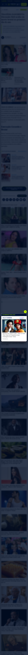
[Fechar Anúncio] (25, 311)
